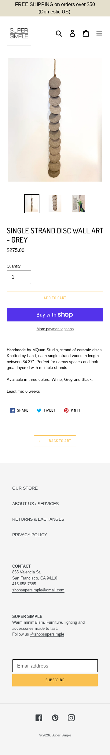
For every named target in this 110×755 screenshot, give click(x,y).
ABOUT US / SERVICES (35, 503)
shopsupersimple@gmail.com (38, 590)
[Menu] (99, 33)
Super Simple (61, 735)
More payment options (55, 329)
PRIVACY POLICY (29, 534)
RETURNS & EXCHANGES (38, 519)
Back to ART (59, 440)
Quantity (13, 266)
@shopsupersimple (47, 634)
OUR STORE (25, 488)
